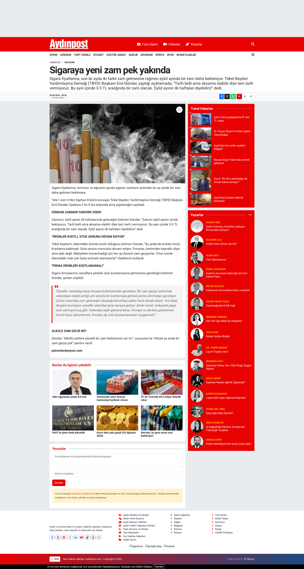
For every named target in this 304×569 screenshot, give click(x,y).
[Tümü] (250, 215)
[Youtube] (81, 537)
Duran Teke (213, 222)
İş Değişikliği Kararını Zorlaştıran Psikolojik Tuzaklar (225, 428)
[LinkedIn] (75, 537)
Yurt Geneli (221, 515)
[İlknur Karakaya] (197, 395)
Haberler (55, 62)
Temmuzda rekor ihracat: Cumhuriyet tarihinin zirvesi (112, 398)
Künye (218, 529)
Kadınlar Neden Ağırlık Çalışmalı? (225, 382)
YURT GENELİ (82, 54)
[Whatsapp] (99, 537)
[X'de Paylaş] (227, 96)
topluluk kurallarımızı (82, 493)
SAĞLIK (133, 54)
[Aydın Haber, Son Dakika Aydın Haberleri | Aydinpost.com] (69, 44)
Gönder (58, 482)
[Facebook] (52, 537)
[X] (58, 537)
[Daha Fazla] (239, 96)
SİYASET (98, 54)
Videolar (174, 44)
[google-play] (153, 546)
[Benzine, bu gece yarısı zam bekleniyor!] (162, 417)
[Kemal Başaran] (197, 272)
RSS (56, 559)
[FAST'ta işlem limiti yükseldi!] (73, 417)
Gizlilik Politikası (224, 532)
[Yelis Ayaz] (197, 334)
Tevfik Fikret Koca (217, 301)
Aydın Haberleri (182, 515)
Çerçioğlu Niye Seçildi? (219, 413)
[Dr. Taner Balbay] (197, 349)
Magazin (178, 525)
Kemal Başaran (215, 269)
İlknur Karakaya (216, 393)
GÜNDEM (65, 54)
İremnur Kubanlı (216, 317)
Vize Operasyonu (216, 259)
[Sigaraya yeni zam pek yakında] (117, 143)
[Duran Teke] (197, 226)
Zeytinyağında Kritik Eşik (220, 305)
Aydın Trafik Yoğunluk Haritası (139, 525)
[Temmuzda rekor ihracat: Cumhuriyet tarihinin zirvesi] (117, 382)
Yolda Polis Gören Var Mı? (221, 243)
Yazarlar (196, 44)
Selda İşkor (213, 378)
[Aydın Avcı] (197, 257)
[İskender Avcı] (197, 364)
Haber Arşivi (129, 539)
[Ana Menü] (252, 54)
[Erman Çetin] (197, 441)
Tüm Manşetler (131, 532)
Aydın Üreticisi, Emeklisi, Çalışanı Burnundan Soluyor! (225, 228)
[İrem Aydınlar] (197, 426)
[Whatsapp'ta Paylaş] (233, 96)
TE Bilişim (249, 559)
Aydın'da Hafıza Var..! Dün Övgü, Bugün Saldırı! (228, 367)
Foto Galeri (150, 44)
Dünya (218, 525)
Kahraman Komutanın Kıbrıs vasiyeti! (228, 290)
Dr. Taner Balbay (216, 347)
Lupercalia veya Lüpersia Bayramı (226, 397)
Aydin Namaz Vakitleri (135, 522)
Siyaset (178, 518)
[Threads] (93, 537)
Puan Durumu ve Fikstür (135, 529)
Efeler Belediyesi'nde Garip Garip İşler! (228, 443)
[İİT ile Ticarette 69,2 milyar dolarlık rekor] (162, 382)
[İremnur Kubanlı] (197, 318)
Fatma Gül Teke (215, 409)
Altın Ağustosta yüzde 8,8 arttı (69, 396)
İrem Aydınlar (214, 422)
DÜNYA (159, 54)
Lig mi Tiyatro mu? (217, 351)
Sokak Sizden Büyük (218, 336)
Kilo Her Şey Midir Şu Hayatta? (224, 320)
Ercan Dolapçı (215, 286)
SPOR (170, 54)
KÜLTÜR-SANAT (116, 54)
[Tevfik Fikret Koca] (197, 303)
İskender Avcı (214, 361)
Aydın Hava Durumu (133, 518)
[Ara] (252, 44)
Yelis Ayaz (212, 332)
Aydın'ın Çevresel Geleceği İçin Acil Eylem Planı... (226, 275)
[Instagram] (69, 537)
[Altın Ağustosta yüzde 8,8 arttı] (73, 382)
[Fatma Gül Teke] (197, 410)
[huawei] (169, 546)
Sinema (178, 529)
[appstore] (136, 546)
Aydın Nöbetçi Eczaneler (136, 515)
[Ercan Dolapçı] (197, 288)
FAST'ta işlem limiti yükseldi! (68, 432)
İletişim (178, 532)
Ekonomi (70, 62)
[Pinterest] (63, 537)
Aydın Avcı (212, 255)
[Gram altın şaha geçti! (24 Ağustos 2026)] (117, 417)
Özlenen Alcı (214, 239)
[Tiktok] (87, 537)
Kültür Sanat (221, 518)
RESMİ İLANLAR (186, 54)
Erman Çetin (214, 439)
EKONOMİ (147, 54)
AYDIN (53, 54)
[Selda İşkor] (197, 380)
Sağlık (177, 522)
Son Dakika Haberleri (134, 536)
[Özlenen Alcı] (197, 241)
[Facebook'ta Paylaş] (221, 96)
